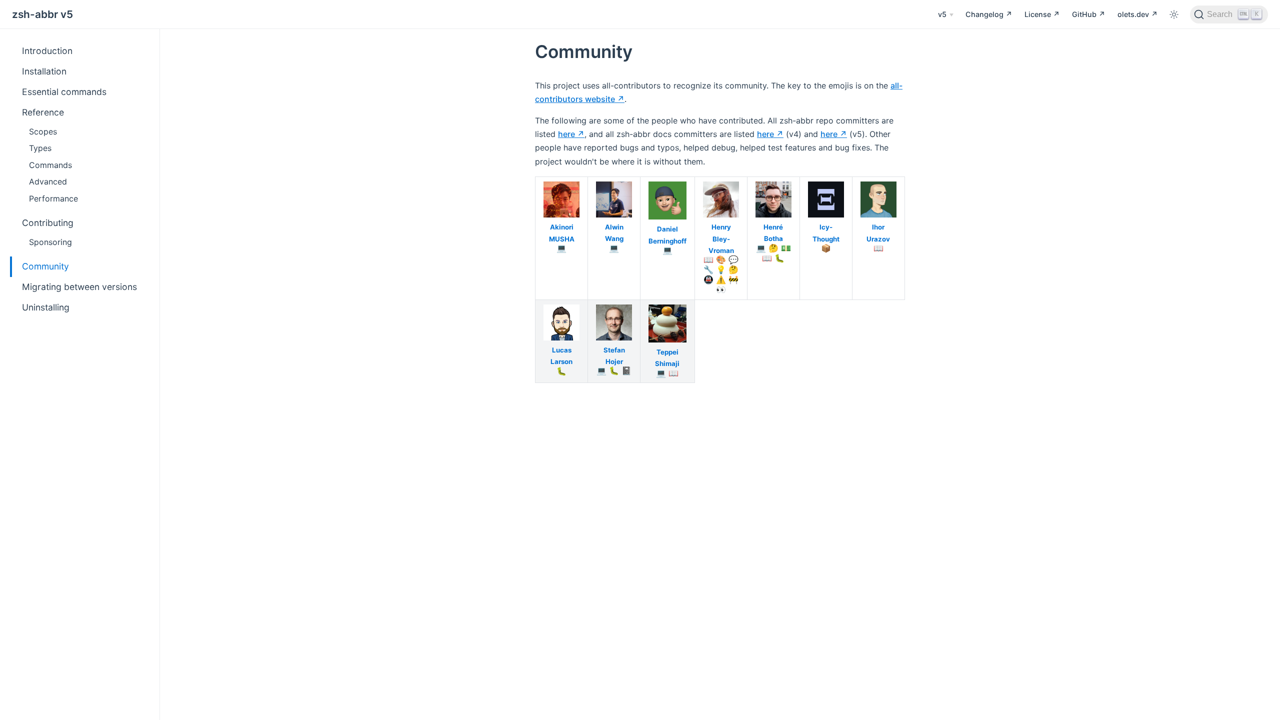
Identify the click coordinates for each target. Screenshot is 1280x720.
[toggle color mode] (1174, 14)
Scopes (43, 131)
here (566, 134)
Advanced (48, 181)
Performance (53, 199)
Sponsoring (50, 242)
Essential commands (64, 91)
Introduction (47, 51)
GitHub (1085, 14)
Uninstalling (46, 307)
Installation (44, 71)
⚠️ (721, 279)
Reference (43, 112)
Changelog (986, 14)
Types (40, 148)
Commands (50, 165)
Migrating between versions (79, 287)
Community (45, 266)
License (1038, 14)
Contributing (48, 223)
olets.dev (1134, 14)
